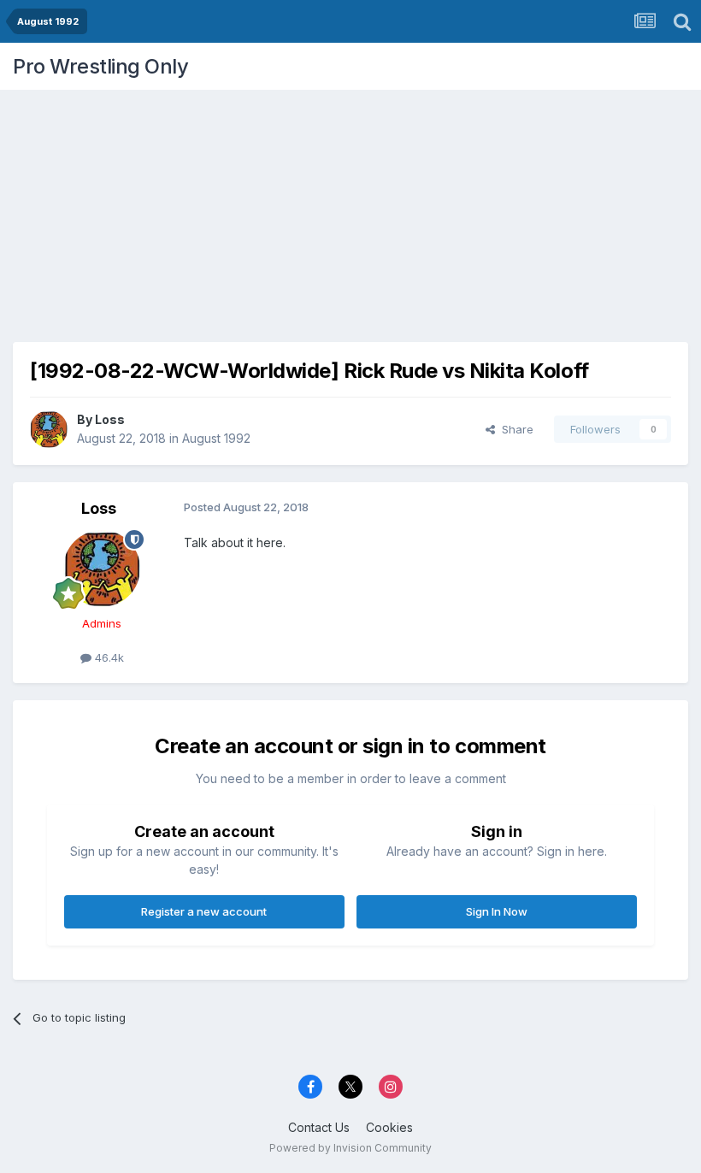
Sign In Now (496, 911)
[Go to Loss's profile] (49, 429)
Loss (110, 419)
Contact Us (319, 1127)
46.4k (107, 657)
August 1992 (216, 438)
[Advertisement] (350, 209)
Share (514, 429)
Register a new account (204, 911)
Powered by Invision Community (350, 1147)
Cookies (389, 1127)
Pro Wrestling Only (100, 66)
